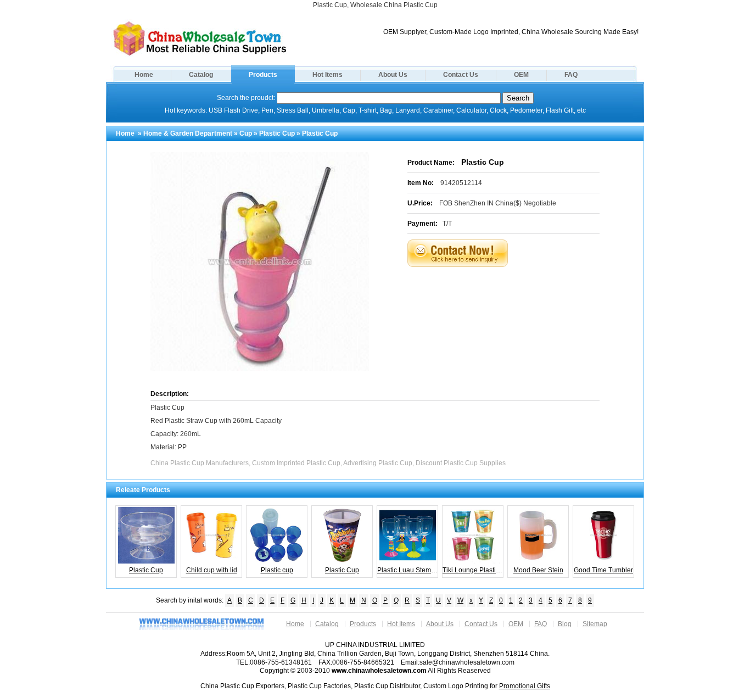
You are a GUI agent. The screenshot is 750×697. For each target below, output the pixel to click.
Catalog (201, 75)
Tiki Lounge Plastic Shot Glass (473, 570)
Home (144, 75)
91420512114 (461, 183)
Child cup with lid (211, 570)
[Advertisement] (517, 294)
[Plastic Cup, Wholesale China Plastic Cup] (199, 55)
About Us (392, 75)
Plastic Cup (277, 133)
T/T (447, 223)
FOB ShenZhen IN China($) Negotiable (497, 203)
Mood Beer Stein (538, 570)
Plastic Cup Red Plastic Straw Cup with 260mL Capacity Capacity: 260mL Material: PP (216, 427)
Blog (565, 624)
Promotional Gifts (524, 686)
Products (263, 75)
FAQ (571, 75)
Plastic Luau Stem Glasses (407, 570)
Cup (245, 133)
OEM (521, 75)
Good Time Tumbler (603, 570)
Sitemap (595, 624)
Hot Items (327, 75)
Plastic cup (277, 570)
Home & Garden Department (187, 133)
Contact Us (460, 75)
